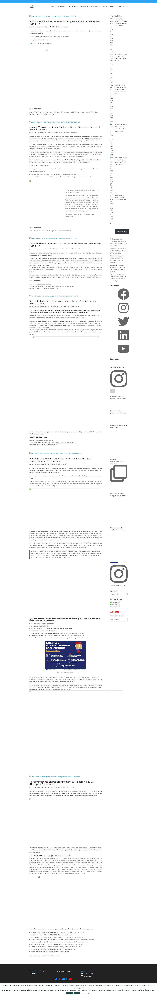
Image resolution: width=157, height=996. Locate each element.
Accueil (51, 6)
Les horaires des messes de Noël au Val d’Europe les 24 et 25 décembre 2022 (118, 251)
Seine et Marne (78, 249)
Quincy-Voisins (75, 132)
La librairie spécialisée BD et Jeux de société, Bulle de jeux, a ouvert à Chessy (118, 244)
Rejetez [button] (77, 993)
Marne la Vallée (108, 6)
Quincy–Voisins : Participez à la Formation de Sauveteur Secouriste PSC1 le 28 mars (65, 128)
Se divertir (61, 6)
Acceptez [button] (69, 993)
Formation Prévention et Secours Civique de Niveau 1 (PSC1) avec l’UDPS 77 (64, 22)
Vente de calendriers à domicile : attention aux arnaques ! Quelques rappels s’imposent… (60, 460)
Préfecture (65, 787)
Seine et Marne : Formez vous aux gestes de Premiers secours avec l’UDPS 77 (65, 244)
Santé (71, 249)
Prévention (65, 27)
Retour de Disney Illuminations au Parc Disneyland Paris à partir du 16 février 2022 (121, 89)
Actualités (72, 6)
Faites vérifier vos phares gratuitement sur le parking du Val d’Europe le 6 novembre (61, 783)
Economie (83, 6)
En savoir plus (86, 993)
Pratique (58, 27)
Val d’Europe (94, 6)
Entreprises (59, 132)
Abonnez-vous (122, 232)
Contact (119, 6)
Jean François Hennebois (39, 27)
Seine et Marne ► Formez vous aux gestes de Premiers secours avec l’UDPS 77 (63, 302)
